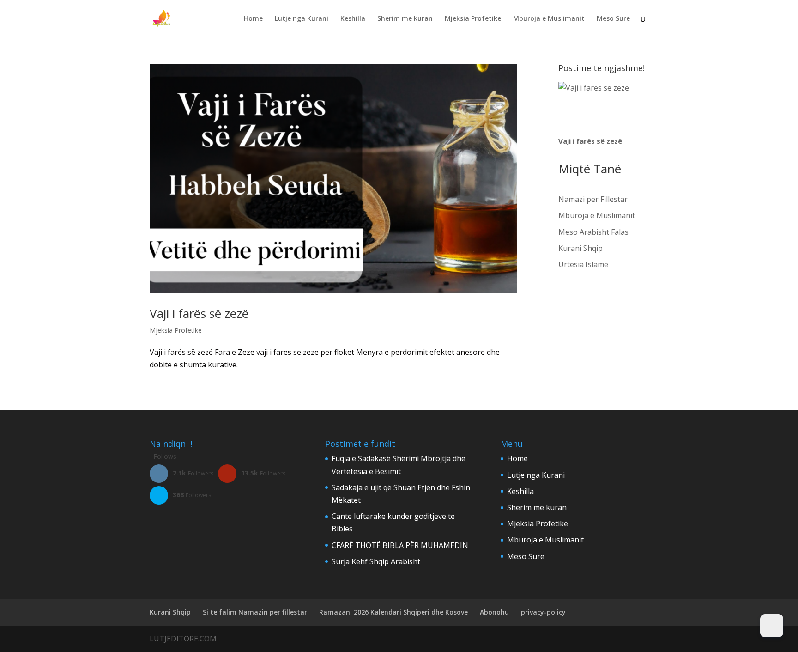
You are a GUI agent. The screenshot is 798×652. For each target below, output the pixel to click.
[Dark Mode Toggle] (771, 625)
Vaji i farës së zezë (199, 313)
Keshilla (352, 19)
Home (253, 19)
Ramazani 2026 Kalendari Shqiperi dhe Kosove (393, 612)
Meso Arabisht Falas (593, 232)
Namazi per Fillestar (593, 199)
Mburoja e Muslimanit (549, 19)
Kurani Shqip (580, 248)
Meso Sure (613, 19)
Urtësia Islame (583, 264)
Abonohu (494, 612)
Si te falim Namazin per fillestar (255, 612)
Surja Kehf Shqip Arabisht (376, 561)
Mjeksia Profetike (473, 19)
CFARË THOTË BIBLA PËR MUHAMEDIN (400, 545)
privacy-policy (543, 612)
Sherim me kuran (405, 19)
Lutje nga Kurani (301, 19)
